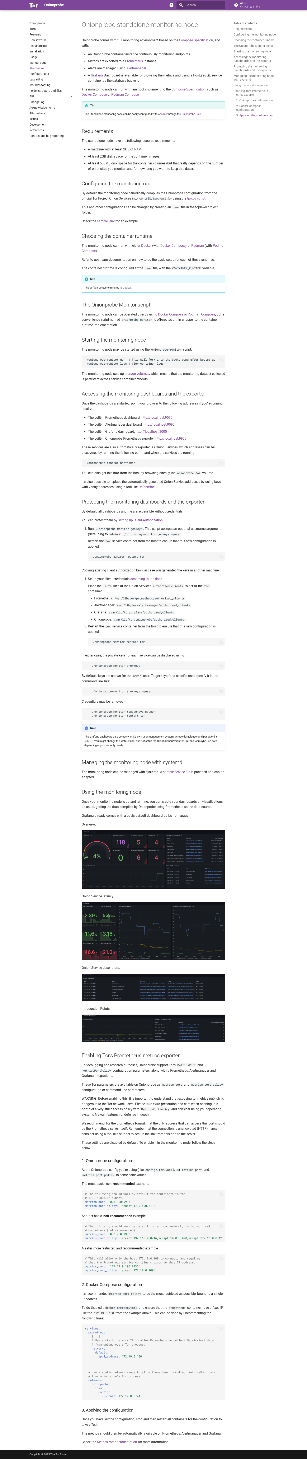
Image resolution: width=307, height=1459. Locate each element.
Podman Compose (125, 95)
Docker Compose (94, 95)
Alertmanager (136, 68)
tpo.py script (196, 198)
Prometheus (134, 61)
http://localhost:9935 (170, 438)
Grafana (97, 75)
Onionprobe (37, 23)
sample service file (176, 772)
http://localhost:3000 (151, 432)
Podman (197, 246)
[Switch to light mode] (171, 5)
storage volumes (137, 374)
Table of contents (245, 23)
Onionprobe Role (191, 114)
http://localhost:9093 (159, 424)
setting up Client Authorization (140, 520)
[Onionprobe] (33, 5)
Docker (146, 246)
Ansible (162, 114)
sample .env (106, 221)
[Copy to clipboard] (221, 359)
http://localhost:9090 (157, 418)
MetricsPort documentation (117, 1442)
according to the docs (146, 579)
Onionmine (146, 487)
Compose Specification (196, 40)
